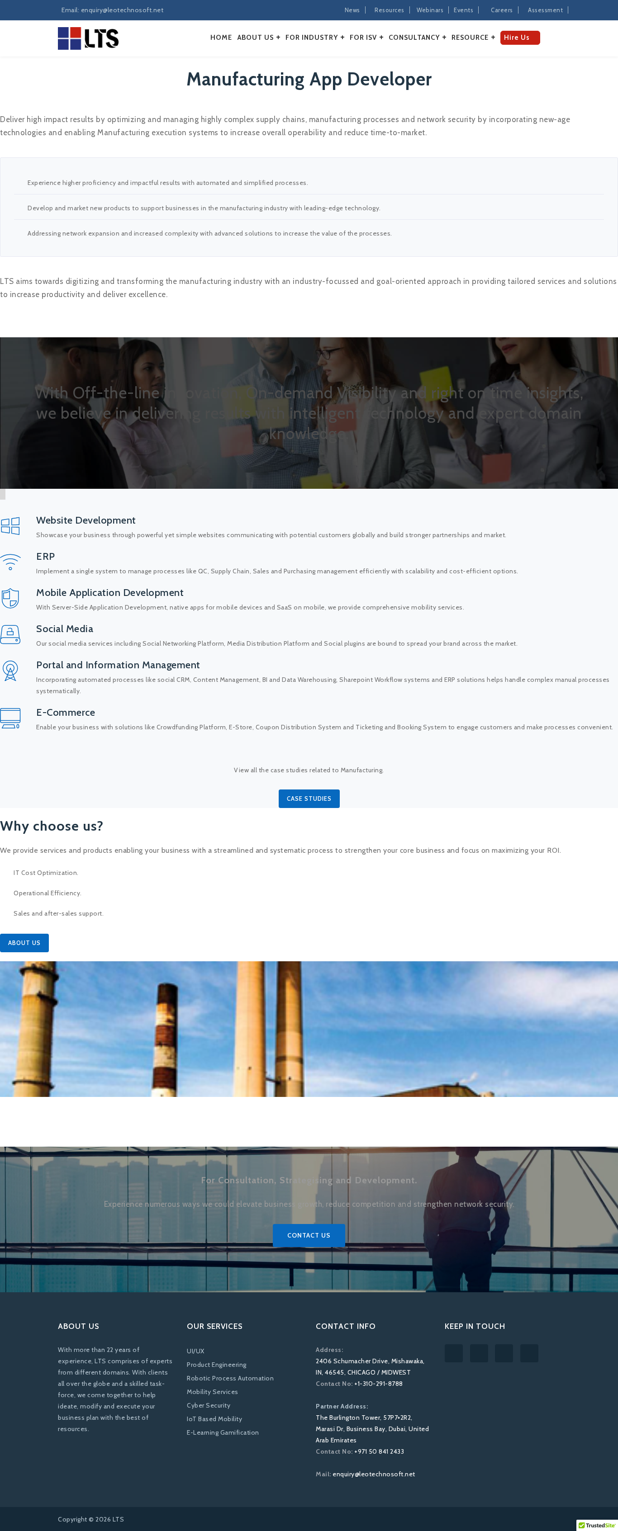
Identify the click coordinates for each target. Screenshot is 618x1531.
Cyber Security (208, 1405)
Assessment (545, 10)
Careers (502, 10)
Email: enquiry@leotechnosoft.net (112, 10)
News (352, 10)
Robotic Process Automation (230, 1378)
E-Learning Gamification (223, 1432)
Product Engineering (217, 1365)
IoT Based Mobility (214, 1419)
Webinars (430, 10)
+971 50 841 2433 (379, 1451)
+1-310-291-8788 (378, 1384)
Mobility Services (212, 1392)
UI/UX (195, 1351)
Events (463, 10)
